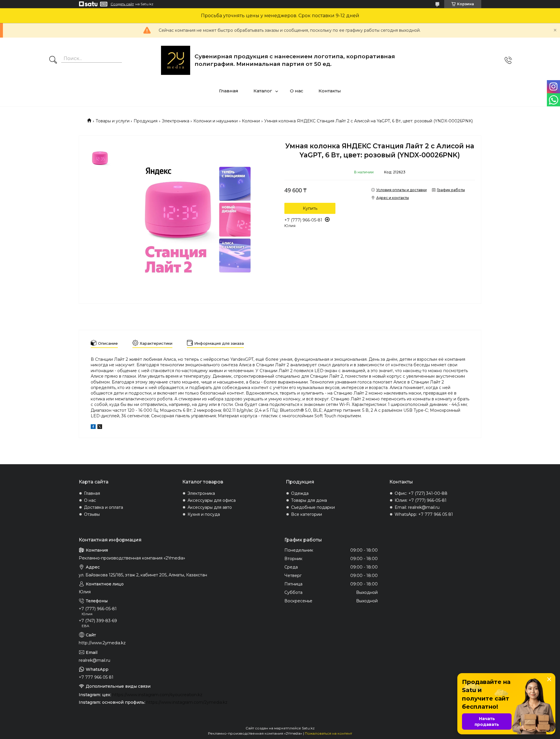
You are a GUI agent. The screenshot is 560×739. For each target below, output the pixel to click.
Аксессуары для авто (210, 507)
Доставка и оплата (103, 507)
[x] (99, 427)
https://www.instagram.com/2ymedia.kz (187, 702)
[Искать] (53, 60)
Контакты (329, 91)
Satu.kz (308, 728)
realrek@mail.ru (94, 660)
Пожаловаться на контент (328, 733)
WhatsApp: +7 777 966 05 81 (424, 514)
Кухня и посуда (204, 514)
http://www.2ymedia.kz (102, 642)
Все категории (306, 514)
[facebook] (93, 427)
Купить (310, 208)
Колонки (251, 121)
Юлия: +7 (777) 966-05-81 (421, 500)
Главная (228, 91)
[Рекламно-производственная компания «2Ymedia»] (175, 60)
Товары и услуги (113, 121)
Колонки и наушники (215, 121)
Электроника (175, 121)
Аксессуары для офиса (212, 500)
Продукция (146, 121)
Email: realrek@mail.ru (417, 507)
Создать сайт (122, 4)
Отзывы (92, 514)
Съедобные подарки (313, 507)
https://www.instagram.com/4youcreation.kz (157, 694)
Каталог (262, 91)
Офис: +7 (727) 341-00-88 (421, 493)
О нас (296, 91)
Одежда (300, 493)
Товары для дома (309, 500)
